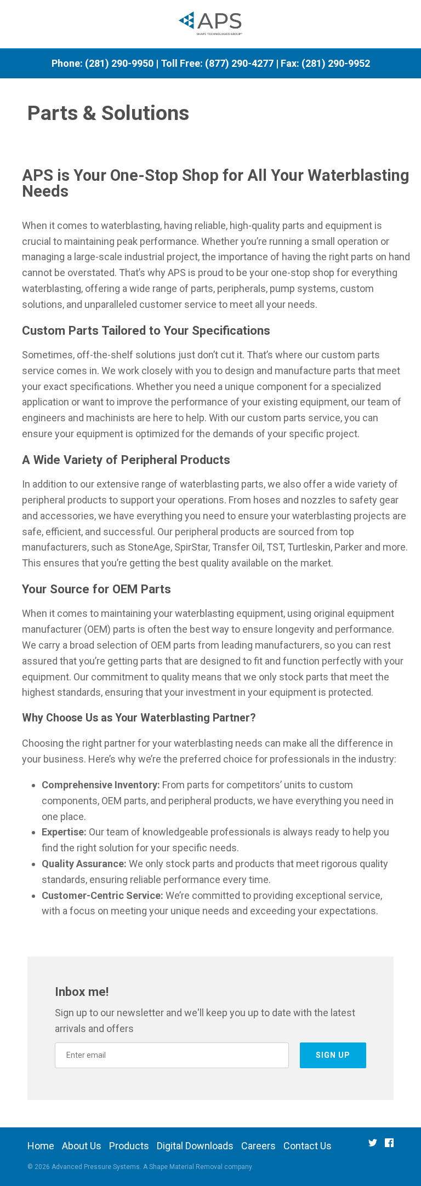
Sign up (333, 1055)
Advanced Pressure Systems (96, 1167)
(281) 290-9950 (119, 63)
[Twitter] (372, 1146)
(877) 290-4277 (239, 63)
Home (40, 1145)
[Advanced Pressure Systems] (211, 24)
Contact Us (307, 1145)
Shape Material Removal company (200, 1167)
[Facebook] (389, 1146)
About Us (81, 1145)
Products (129, 1145)
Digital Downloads (195, 1145)
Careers (258, 1145)
